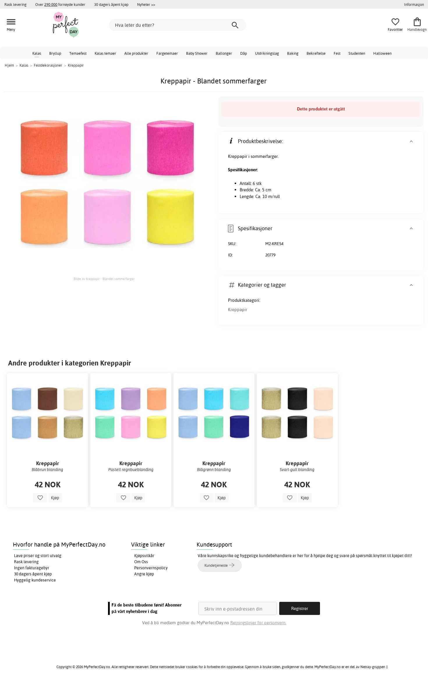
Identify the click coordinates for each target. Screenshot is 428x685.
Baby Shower (197, 53)
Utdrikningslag (267, 53)
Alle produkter (136, 53)
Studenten (357, 53)
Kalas (36, 53)
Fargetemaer (167, 53)
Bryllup (55, 53)
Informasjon (414, 4)
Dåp (243, 53)
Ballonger (224, 53)
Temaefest (77, 53)
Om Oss (141, 561)
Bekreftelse (316, 53)
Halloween (382, 53)
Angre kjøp (144, 574)
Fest (337, 53)
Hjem (9, 65)
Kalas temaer (105, 53)
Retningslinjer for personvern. (258, 622)
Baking (292, 53)
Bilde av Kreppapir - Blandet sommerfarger (104, 279)
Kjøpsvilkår (144, 555)
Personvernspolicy (151, 567)
